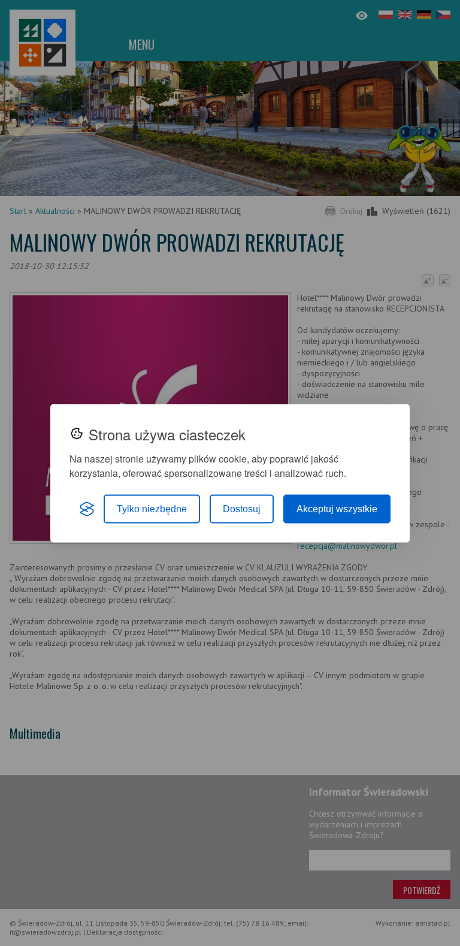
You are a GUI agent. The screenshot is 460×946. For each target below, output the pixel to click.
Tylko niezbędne (152, 508)
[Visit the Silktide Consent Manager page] (87, 508)
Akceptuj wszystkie (336, 508)
